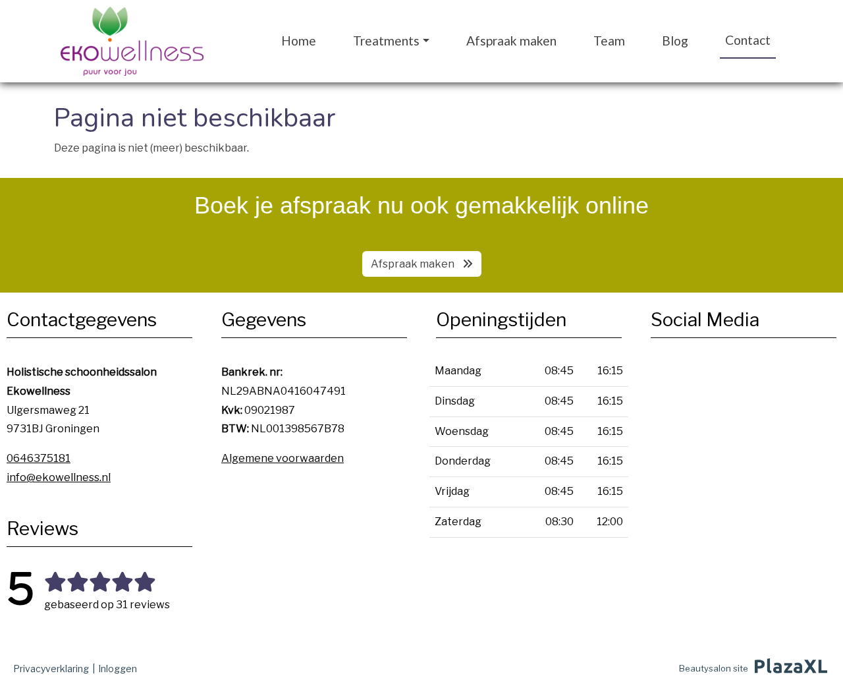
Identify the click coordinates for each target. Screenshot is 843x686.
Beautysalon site (713, 668)
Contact (748, 39)
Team (609, 40)
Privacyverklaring (51, 668)
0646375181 (38, 458)
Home (298, 40)
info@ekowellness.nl (59, 477)
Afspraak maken (511, 40)
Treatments (386, 40)
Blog (675, 40)
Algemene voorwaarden (282, 458)
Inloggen (117, 668)
